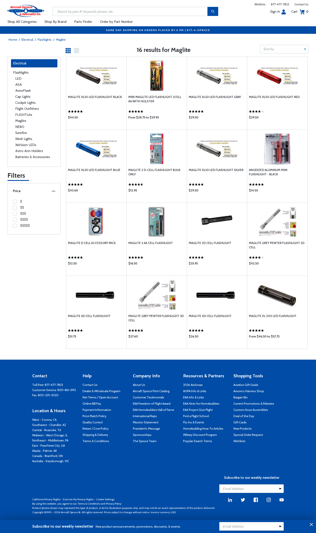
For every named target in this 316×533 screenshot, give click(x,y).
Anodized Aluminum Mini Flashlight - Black (268, 172)
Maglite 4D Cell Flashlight (210, 316)
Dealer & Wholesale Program (101, 391)
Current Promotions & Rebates (253, 404)
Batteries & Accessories (32, 157)
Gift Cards (240, 422)
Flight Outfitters (27, 109)
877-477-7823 (280, 4)
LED (18, 78)
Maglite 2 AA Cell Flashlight (150, 243)
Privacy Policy (113, 503)
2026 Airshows (193, 385)
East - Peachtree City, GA (48, 446)
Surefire (21, 133)
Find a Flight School (196, 416)
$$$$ (24, 219)
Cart (299, 11)
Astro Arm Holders (29, 151)
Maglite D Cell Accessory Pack (92, 243)
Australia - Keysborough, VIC (50, 461)
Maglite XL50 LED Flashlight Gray (215, 97)
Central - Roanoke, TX (46, 430)
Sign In (275, 11)
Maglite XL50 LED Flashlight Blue (94, 170)
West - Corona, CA (44, 420)
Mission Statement (145, 422)
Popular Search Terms (197, 441)
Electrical (27, 40)
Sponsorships (142, 435)
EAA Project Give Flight (198, 410)
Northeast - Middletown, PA (50, 440)
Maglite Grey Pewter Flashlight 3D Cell (156, 318)
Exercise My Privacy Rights (78, 499)
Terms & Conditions (96, 441)
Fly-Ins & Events (193, 422)
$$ (22, 207)
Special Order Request (248, 435)
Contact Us (301, 4)
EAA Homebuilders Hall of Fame (153, 410)
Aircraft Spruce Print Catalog (151, 391)
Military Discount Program (200, 435)
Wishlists (260, 4)
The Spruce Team (144, 441)
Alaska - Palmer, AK (44, 451)
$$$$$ (25, 225)
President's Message (146, 428)
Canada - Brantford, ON (47, 456)
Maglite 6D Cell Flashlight (89, 316)
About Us (139, 385)
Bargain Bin (240, 397)
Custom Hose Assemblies (250, 410)
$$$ (23, 213)
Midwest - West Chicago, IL (50, 435)
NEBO (19, 127)
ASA (18, 84)
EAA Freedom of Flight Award (151, 404)
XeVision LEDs (25, 145)
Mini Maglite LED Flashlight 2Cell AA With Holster (154, 99)
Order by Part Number (116, 22)
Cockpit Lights (25, 103)
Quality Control (93, 422)
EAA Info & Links (193, 397)
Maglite (61, 40)
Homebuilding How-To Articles (203, 428)
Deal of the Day (243, 416)
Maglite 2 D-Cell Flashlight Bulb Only (154, 172)
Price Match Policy (94, 416)
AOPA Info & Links (194, 391)
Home (13, 40)
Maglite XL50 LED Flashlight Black (95, 97)
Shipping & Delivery (95, 435)
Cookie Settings (105, 499)
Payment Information (97, 410)
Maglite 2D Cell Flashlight (210, 243)
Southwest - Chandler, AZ (49, 425)
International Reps (145, 416)
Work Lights (23, 139)
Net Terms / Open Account (100, 397)
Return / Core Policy (96, 428)
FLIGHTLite (23, 115)
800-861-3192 (66, 390)
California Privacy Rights (46, 499)
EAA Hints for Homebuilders (201, 404)
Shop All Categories (22, 22)
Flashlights (45, 40)
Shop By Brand (55, 22)
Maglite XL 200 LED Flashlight (272, 316)
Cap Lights (23, 97)
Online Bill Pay (92, 404)
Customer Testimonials (148, 397)
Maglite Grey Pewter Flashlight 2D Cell (276, 245)
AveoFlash (23, 91)
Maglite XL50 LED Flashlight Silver (216, 170)
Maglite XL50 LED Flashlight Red (274, 97)
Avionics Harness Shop (248, 391)
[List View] (76, 50)
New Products (242, 428)
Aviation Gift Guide (245, 385)
